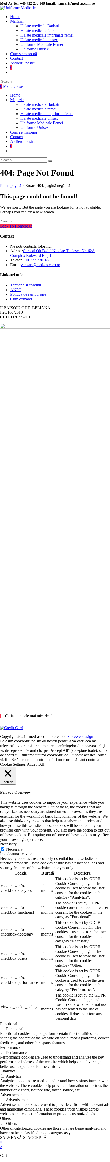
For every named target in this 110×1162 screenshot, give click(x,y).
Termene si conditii (25, 285)
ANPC (15, 289)
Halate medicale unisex (39, 118)
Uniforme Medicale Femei (41, 123)
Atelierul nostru (22, 141)
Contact (16, 137)
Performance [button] (10, 1047)
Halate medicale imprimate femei (46, 113)
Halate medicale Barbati (39, 104)
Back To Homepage (16, 226)
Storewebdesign (80, 736)
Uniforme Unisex (34, 127)
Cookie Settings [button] (13, 764)
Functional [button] (8, 1023)
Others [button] (5, 1118)
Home (15, 95)
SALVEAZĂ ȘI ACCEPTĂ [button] (23, 1137)
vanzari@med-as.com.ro (40, 265)
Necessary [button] (8, 844)
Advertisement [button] (12, 1095)
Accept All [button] (35, 764)
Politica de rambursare (28, 294)
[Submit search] (50, 161)
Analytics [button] (7, 1071)
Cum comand (21, 299)
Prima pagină (10, 185)
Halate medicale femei (38, 109)
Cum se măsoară (23, 132)
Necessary (14, 849)
